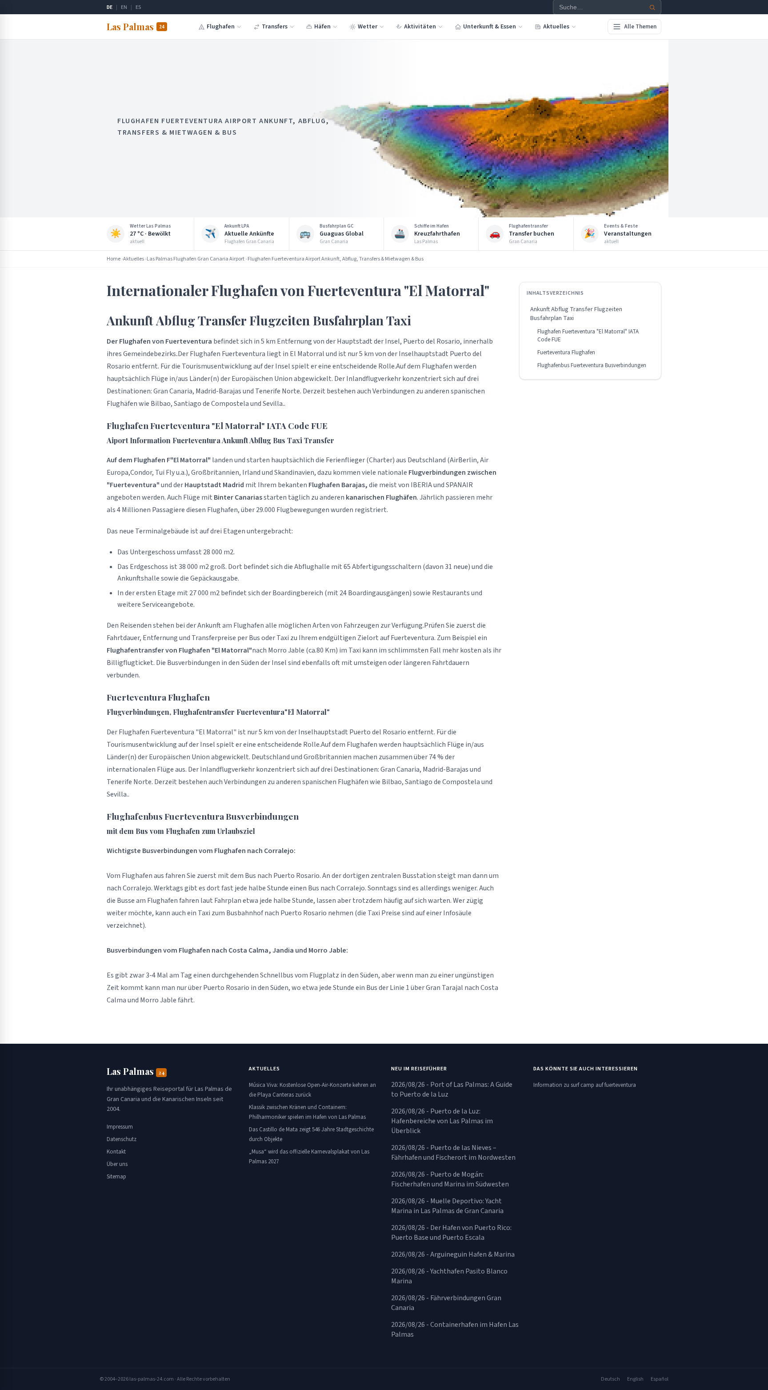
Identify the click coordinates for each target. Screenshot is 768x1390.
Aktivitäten (420, 26)
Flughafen (221, 26)
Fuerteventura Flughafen (566, 353)
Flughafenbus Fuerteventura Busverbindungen (591, 365)
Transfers (275, 26)
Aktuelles (556, 26)
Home (113, 259)
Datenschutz (121, 1139)
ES (138, 7)
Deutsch (610, 1379)
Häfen (322, 26)
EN (124, 7)
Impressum (120, 1127)
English (635, 1379)
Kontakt (116, 1152)
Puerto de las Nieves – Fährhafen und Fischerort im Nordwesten (453, 1152)
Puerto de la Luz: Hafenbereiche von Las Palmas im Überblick (442, 1121)
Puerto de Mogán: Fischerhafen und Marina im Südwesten (450, 1179)
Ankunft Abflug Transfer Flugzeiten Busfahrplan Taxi (576, 314)
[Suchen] (652, 7)
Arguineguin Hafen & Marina (453, 1254)
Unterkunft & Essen (489, 26)
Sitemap (116, 1177)
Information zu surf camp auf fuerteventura (584, 1085)
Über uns (117, 1164)
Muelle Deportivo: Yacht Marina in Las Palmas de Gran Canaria (447, 1206)
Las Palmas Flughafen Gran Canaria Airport (195, 259)
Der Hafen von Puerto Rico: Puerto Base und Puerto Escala (451, 1232)
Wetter (367, 26)
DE (109, 7)
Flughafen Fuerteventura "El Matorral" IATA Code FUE (588, 336)
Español (659, 1379)
